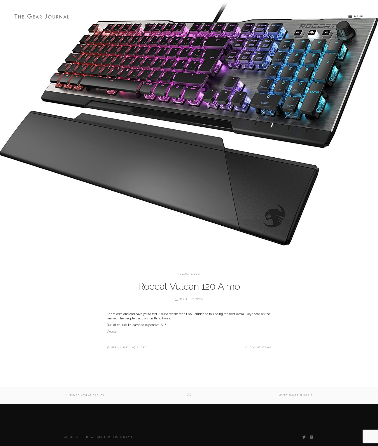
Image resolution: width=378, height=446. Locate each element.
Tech (199, 299)
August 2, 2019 (189, 273)
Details (111, 331)
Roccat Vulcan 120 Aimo (189, 286)
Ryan (183, 299)
